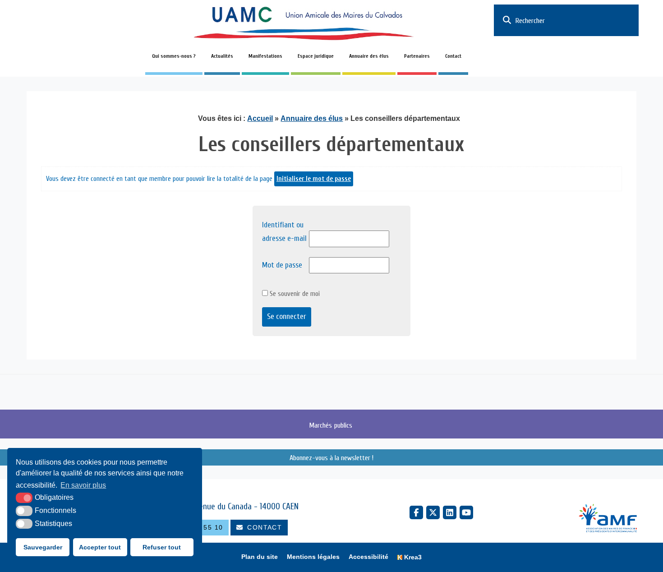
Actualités (222, 56)
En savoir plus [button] (83, 485)
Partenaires (417, 56)
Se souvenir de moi (294, 294)
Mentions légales (313, 557)
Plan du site (259, 557)
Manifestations (265, 56)
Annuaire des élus (369, 56)
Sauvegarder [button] (42, 547)
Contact (453, 56)
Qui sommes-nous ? (174, 56)
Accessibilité (368, 557)
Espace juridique (316, 56)
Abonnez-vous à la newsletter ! (331, 457)
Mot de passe (282, 265)
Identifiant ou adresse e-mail (284, 232)
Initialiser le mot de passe (313, 179)
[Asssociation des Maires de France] (608, 519)
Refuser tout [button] (162, 547)
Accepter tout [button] (100, 547)
